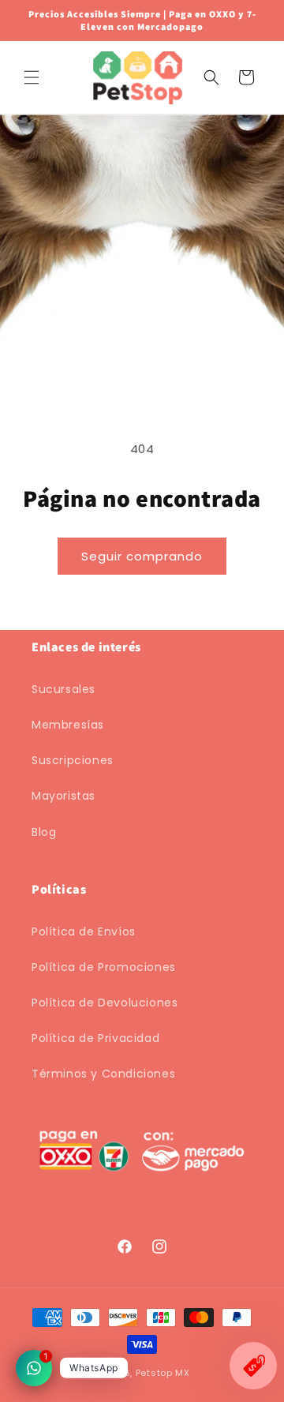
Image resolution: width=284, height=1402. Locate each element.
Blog (44, 832)
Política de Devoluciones (105, 1002)
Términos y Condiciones (103, 1073)
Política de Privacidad (95, 1038)
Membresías (68, 725)
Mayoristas (63, 796)
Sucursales (63, 689)
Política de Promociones (104, 967)
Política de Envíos (84, 931)
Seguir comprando (142, 556)
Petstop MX (163, 1372)
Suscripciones (73, 760)
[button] (31, 77)
